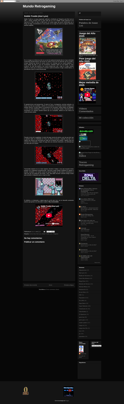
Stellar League (84, 258)
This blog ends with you (88, 220)
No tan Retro (82, 292)
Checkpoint (84, 243)
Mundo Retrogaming (39, 6)
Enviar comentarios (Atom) (52, 289)
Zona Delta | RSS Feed (87, 199)
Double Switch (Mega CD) (87, 215)
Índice (82, 156)
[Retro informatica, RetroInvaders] (68, 396)
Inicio (50, 285)
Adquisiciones (82, 270)
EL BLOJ (83, 206)
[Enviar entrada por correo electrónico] (44, 231)
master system (83, 322)
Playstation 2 (82, 297)
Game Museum (85, 234)
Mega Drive (82, 281)
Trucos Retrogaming (86, 163)
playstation (82, 336)
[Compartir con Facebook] (52, 231)
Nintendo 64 (82, 289)
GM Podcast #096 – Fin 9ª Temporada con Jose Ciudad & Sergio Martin (88, 237)
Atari (34, 234)
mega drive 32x (83, 328)
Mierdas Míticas (83, 286)
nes (80, 331)
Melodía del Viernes (84, 284)
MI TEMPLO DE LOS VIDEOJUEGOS (86, 256)
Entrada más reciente (30, 285)
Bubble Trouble (45, 234)
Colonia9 (83, 228)
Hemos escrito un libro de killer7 (89, 245)
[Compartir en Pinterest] (54, 231)
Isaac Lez (83, 353)
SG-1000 (81, 300)
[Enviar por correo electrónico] (47, 231)
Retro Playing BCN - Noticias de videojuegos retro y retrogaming (89, 190)
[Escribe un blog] (49, 231)
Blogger (67, 400)
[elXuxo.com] (86, 132)
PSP (80, 295)
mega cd (81, 325)
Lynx (51, 234)
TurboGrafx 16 (83, 308)
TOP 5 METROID (85, 229)
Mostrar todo (97, 262)
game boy (81, 317)
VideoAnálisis (82, 311)
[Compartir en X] (50, 231)
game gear (82, 320)
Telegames (55, 234)
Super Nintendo (83, 306)
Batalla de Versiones (84, 275)
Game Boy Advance (84, 278)
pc (79, 333)
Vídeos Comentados (86, 110)
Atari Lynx (38, 234)
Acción (31, 234)
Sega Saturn (82, 303)
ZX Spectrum (82, 314)
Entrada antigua (69, 285)
